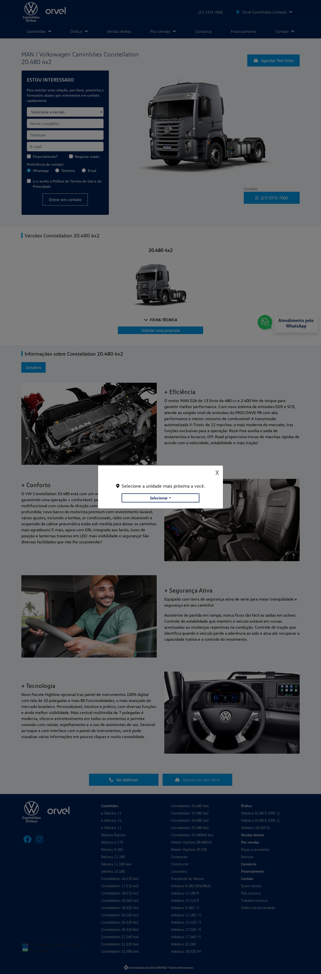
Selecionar (159, 497)
